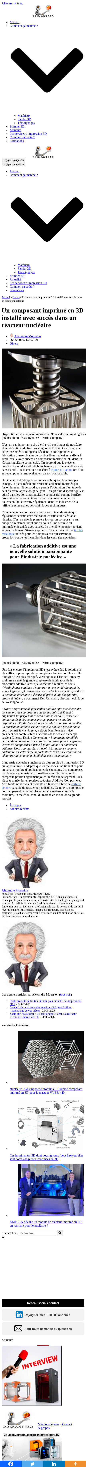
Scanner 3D (17, 126)
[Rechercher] (60, 1233)
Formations (17, 141)
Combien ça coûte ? (22, 137)
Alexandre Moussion (27, 336)
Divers (16, 297)
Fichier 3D (24, 119)
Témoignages (26, 123)
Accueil (14, 22)
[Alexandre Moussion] (27, 886)
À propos (15, 805)
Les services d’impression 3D (28, 133)
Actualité (15, 130)
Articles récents (19, 809)
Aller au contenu (12, 3)
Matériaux (24, 115)
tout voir (65, 994)
